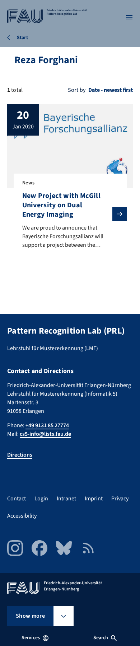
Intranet (66, 499)
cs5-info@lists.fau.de (45, 434)
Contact (16, 499)
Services (31, 637)
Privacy (120, 499)
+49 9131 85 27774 (47, 425)
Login (41, 499)
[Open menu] (129, 17)
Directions (19, 455)
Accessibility (22, 516)
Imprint (94, 499)
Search (100, 637)
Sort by (76, 90)
